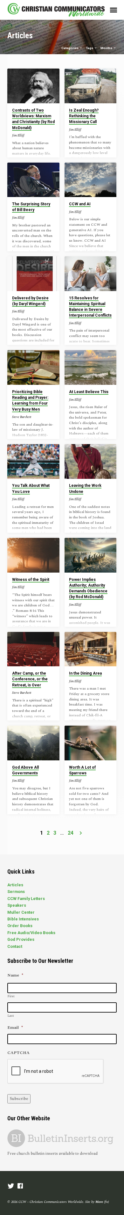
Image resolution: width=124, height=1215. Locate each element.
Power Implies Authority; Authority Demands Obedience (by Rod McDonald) (88, 588)
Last (11, 1015)
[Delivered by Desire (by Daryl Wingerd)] (33, 273)
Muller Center (21, 912)
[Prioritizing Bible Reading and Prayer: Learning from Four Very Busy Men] (33, 367)
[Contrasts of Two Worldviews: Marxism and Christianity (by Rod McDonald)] (33, 86)
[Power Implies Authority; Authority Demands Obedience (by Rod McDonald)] (90, 555)
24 (70, 833)
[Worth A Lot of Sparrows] (90, 743)
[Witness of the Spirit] (33, 555)
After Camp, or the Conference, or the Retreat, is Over (30, 679)
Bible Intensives (23, 919)
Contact (14, 946)
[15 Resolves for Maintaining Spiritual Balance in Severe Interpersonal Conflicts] (90, 273)
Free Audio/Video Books (31, 932)
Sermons (16, 891)
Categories (70, 48)
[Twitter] (11, 1186)
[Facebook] (20, 1186)
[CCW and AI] (90, 180)
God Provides (20, 939)
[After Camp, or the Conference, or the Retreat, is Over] (33, 649)
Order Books (19, 925)
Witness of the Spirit (30, 579)
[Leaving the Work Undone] (90, 461)
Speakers (16, 905)
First (11, 996)
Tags (90, 48)
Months (106, 48)
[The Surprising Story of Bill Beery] (33, 180)
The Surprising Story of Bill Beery (31, 207)
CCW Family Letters (26, 898)
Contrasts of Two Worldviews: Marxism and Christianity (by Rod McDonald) (33, 119)
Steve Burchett (21, 417)
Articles (15, 884)
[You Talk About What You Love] (33, 461)
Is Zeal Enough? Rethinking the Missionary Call (84, 116)
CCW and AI (80, 204)
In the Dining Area (85, 673)
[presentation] (55, 1071)
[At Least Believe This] (90, 367)
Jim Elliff (18, 135)
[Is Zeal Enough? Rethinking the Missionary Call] (90, 86)
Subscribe (19, 1098)
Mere (99, 1201)
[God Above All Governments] (33, 743)
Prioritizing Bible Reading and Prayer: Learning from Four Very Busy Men (30, 401)
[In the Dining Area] (90, 649)
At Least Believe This (88, 392)
